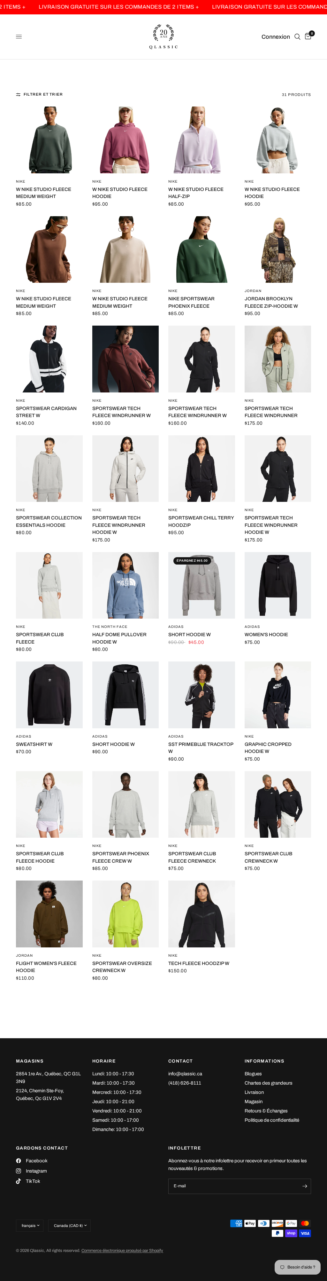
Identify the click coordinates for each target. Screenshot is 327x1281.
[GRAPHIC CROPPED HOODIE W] (278, 694)
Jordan (253, 291)
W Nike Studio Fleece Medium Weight (43, 193)
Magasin (253, 1101)
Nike (20, 181)
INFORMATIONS (265, 1061)
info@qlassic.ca (185, 1073)
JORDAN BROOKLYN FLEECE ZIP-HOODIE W (271, 302)
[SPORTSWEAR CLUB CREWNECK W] (278, 804)
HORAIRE (104, 1061)
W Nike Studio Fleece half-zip (196, 193)
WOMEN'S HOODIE (266, 634)
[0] (307, 36)
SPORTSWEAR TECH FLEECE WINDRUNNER (271, 412)
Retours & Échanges (266, 1110)
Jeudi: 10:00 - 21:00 (113, 1101)
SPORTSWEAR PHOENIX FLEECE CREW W (120, 857)
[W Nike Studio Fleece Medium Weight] (49, 140)
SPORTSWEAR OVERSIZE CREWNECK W (122, 967)
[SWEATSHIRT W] (49, 694)
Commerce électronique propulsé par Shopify (122, 1250)
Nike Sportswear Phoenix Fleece (191, 302)
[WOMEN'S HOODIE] (278, 585)
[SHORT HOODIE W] (201, 585)
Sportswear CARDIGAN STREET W (46, 412)
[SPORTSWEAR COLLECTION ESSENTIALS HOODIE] (49, 468)
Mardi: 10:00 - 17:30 (113, 1083)
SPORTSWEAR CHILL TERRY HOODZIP (201, 521)
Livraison (254, 1092)
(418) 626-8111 (184, 1083)
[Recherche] (297, 36)
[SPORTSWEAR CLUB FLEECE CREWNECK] (201, 804)
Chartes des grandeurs (269, 1083)
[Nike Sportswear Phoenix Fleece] (201, 249)
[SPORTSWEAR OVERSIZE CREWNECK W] (125, 914)
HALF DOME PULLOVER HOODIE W (119, 638)
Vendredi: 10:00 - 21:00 (117, 1110)
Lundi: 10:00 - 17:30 (113, 1073)
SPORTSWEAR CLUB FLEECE (40, 638)
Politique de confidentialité (272, 1120)
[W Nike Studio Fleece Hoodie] (125, 140)
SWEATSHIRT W (34, 744)
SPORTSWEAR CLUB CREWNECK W (269, 857)
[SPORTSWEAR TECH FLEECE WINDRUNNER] (278, 359)
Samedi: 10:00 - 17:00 (115, 1120)
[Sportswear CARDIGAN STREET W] (49, 359)
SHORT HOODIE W (189, 634)
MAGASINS (29, 1061)
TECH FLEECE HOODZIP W (198, 963)
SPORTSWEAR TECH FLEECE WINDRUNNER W (121, 412)
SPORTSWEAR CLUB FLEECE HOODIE (40, 857)
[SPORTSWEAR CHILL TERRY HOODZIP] (201, 468)
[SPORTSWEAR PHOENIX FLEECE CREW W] (125, 804)
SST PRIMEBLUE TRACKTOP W (200, 748)
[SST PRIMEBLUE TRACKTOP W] (201, 694)
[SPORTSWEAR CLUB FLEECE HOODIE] (49, 804)
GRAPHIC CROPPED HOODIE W (268, 748)
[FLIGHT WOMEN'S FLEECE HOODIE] (49, 914)
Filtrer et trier (43, 94)
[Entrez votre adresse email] (304, 1186)
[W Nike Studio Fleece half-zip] (201, 140)
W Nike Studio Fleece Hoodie (120, 193)
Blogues (253, 1073)
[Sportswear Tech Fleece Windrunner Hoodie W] (125, 468)
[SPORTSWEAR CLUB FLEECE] (49, 585)
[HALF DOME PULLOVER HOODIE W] (125, 585)
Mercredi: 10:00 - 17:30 (116, 1092)
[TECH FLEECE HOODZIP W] (201, 914)
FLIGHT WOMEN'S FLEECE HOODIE (46, 967)
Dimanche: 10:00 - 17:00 (118, 1129)
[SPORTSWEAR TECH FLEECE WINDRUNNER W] (125, 359)
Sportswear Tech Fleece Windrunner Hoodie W (118, 525)
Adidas (176, 627)
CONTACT (180, 1061)
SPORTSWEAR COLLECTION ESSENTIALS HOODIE (49, 521)
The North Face (109, 627)
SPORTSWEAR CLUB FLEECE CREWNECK (192, 857)
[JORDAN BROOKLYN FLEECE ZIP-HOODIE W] (278, 249)
